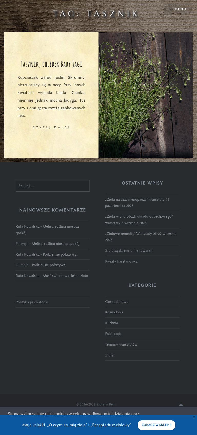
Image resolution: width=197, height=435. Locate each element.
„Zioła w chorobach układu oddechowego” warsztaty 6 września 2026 (139, 219)
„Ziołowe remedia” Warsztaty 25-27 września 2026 (140, 236)
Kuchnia (111, 323)
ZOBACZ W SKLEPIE (156, 425)
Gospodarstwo (117, 301)
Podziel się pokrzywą (59, 254)
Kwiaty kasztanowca (121, 261)
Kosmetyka (114, 312)
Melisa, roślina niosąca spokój (56, 243)
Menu (180, 9)
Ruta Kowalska (28, 226)
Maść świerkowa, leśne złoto (65, 275)
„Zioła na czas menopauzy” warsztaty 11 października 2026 (137, 202)
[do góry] (181, 405)
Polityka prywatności (33, 302)
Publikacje (113, 333)
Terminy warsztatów (121, 344)
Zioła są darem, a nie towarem (129, 250)
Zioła (109, 355)
